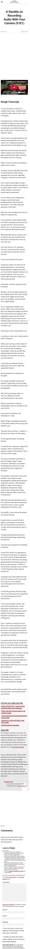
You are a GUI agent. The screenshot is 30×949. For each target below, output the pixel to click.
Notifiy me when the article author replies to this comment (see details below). (13, 939)
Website (5, 922)
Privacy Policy (12, 877)
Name (5, 910)
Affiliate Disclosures (22, 786)
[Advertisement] (15, 57)
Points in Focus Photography (14, 2)
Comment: (6, 882)
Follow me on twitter (8, 904)
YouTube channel (18, 747)
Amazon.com (8, 782)
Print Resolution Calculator (10, 725)
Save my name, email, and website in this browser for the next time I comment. (13, 930)
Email (4, 916)
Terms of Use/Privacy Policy (16, 871)
